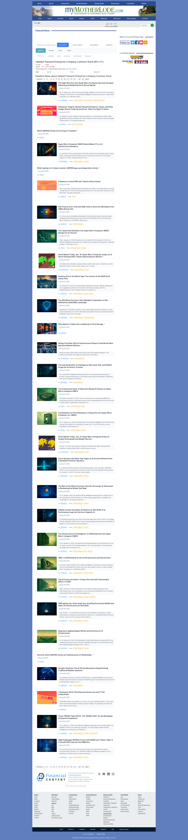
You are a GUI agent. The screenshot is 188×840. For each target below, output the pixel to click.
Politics (36, 809)
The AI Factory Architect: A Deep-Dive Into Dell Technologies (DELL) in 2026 (83, 580)
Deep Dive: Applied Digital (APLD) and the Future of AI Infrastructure (80, 632)
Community (65, 3)
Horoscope (89, 801)
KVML (87, 811)
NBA (53, 809)
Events (71, 797)
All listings (106, 797)
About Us (71, 829)
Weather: (55, 795)
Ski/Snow (54, 801)
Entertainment (82, 3)
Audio (139, 797)
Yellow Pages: (142, 813)
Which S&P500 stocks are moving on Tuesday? (57, 131)
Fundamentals (107, 815)
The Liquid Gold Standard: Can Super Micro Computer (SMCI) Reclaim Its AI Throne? (83, 232)
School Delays (131, 18)
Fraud (83, 406)
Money (81, 18)
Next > (87, 79)
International (77, 56)
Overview (51, 56)
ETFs (60, 50)
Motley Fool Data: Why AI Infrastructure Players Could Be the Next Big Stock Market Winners (85, 344)
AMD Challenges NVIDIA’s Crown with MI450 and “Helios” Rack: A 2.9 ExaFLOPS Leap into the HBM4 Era (85, 741)
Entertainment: (91, 795)
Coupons (140, 811)
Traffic (92, 18)
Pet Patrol (72, 811)
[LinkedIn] (108, 777)
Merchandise (124, 799)
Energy (91, 293)
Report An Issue (123, 829)
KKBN (87, 815)
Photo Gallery (142, 809)
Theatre (88, 799)
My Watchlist (94, 45)
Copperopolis (107, 811)
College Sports (56, 815)
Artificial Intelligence (78, 100)
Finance (105, 817)
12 (71, 79)
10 (64, 79)
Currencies (67, 56)
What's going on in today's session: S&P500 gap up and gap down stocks (68, 168)
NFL (53, 805)
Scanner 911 (141, 799)
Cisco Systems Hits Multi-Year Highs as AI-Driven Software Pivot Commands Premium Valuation (85, 460)
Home (61, 829)
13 (74, 79)
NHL (53, 811)
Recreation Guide (74, 809)
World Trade (79, 124)
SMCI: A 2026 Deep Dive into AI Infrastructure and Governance (84, 558)
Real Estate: (107, 813)
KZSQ (87, 813)
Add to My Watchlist (71, 69)
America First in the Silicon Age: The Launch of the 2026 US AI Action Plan (84, 277)
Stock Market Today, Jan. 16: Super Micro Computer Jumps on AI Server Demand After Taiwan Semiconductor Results (85, 256)
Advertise (103, 829)
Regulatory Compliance (99, 100)
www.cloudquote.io (75, 775)
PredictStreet (64, 551)
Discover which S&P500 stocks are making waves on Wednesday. (65, 655)
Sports (51, 3)
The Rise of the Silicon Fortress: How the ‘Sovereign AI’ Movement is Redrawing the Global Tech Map (85, 487)
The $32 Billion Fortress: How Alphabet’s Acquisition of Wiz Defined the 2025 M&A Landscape (83, 301)
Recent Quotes (77, 45)
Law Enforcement (89, 100)
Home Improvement (109, 819)
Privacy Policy (72, 781)
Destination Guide (74, 807)
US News (60, 18)
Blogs (70, 803)
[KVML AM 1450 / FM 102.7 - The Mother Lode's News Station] (137, 57)
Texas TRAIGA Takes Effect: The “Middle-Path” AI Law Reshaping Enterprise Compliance (85, 717)
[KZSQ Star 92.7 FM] (127, 61)
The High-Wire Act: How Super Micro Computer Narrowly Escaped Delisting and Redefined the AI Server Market (85, 84)
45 (83, 79)
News (39, 3)
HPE (100, 61)
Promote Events (125, 805)
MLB (53, 807)
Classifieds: (124, 795)
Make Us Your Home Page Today (131, 37)
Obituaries (117, 18)
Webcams (104, 18)
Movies (88, 797)
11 (68, 79)
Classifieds (130, 3)
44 (79, 79)
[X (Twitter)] (99, 777)
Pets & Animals (125, 811)
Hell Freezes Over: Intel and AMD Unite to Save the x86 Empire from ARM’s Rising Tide (86, 208)
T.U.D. (139, 807)
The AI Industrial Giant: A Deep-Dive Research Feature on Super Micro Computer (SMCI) (84, 390)
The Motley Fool (64, 269)
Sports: (54, 803)
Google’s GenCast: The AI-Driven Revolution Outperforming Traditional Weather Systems (83, 669)
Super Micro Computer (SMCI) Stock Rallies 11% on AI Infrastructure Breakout (80, 145)
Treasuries (88, 56)
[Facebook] (104, 777)
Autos (122, 801)
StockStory (63, 124)
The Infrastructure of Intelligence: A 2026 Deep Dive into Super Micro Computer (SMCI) (84, 535)
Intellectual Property (89, 317)
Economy (87, 161)
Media (144, 3)
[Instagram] (113, 777)
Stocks (51, 50)
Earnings (86, 475)
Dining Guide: (108, 795)
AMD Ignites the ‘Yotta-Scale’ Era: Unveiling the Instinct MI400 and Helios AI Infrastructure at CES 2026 (86, 604)
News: (36, 795)
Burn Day (54, 797)
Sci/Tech (36, 815)
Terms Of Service (84, 781)
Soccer (54, 813)
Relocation (106, 822)
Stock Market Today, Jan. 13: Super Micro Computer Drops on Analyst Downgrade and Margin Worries (83, 438)
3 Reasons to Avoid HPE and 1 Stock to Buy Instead (79, 181)
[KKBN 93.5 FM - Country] (141, 61)
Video (139, 803)
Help (112, 829)
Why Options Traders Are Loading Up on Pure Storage (81, 324)
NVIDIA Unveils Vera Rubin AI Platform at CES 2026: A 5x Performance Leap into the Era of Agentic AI (81, 511)
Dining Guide (99, 3)
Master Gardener (108, 824)
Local (40, 18)
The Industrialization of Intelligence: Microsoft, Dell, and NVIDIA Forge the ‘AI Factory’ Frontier (85, 366)
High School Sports (57, 817)
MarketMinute (64, 100)
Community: (73, 795)
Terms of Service (88, 834)
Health (71, 801)
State (49, 18)
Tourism (145, 18)
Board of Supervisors (144, 805)
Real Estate (115, 3)
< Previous (39, 79)
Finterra (62, 248)
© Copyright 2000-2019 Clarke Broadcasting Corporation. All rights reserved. (94, 838)
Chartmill (41, 137)
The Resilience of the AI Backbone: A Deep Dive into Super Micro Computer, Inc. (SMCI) (85, 414)
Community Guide (74, 805)
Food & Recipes (90, 805)
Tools (69, 50)
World (71, 18)
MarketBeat (63, 333)
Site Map (92, 829)
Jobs (122, 797)
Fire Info (71, 813)
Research (96, 72)
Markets (41, 50)
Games (88, 803)
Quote (49, 72)
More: (140, 795)
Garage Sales (124, 809)
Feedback (82, 829)
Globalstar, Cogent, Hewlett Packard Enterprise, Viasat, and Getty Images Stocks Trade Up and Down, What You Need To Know (85, 108)
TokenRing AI (64, 224)
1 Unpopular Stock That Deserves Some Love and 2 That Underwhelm (81, 693)
